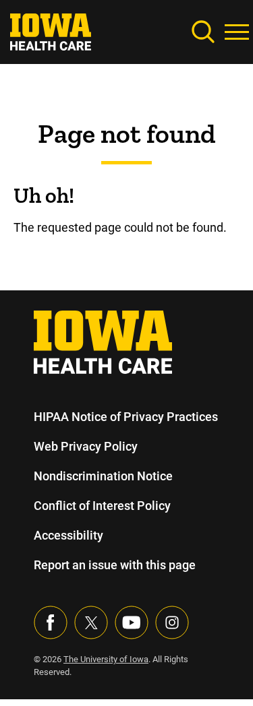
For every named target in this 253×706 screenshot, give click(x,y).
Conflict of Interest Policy (102, 506)
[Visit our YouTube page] (131, 622)
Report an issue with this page (115, 565)
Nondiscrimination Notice (103, 476)
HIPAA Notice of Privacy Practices (126, 417)
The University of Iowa (105, 659)
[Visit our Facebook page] (50, 622)
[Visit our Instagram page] (172, 622)
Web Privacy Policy (86, 446)
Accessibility (68, 535)
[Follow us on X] (91, 622)
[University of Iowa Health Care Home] (103, 341)
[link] (50, 31)
